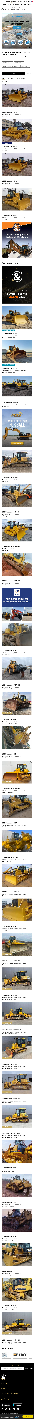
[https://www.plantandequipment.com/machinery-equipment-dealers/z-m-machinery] (17, 604)
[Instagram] (15, 1409)
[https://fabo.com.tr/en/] (11, 1355)
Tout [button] (3, 78)
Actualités (23, 4)
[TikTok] (19, 1409)
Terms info (17, 1417)
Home (4, 4)
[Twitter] (7, 1409)
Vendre (29, 4)
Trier (28, 73)
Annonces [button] (4, 81)
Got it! (27, 1416)
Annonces (17, 4)
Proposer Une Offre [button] (20, 78)
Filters (14, 73)
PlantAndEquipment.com (11, 1413)
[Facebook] (11, 1409)
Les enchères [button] (10, 78)
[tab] (3, 78)
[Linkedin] (3, 1409)
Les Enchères (10, 4)
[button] (17, 1383)
